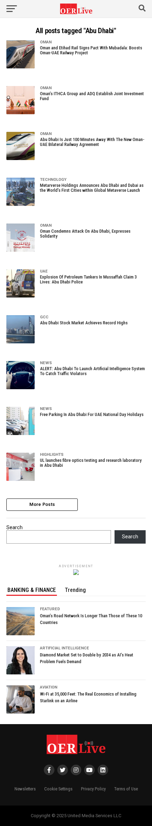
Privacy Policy (93, 788)
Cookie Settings (58, 788)
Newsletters (25, 788)
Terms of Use (126, 788)
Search (14, 528)
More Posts (42, 504)
